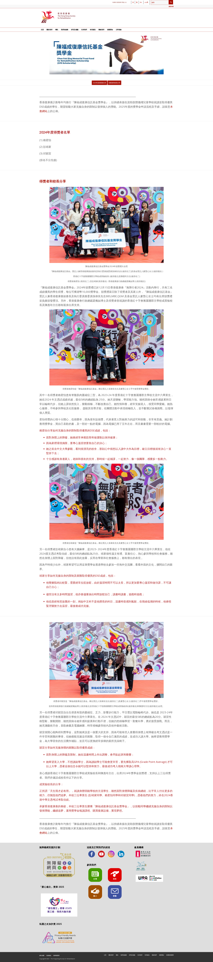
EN (141, 2)
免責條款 (48, 955)
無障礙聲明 (56, 955)
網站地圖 (41, 955)
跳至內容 (171, 6)
